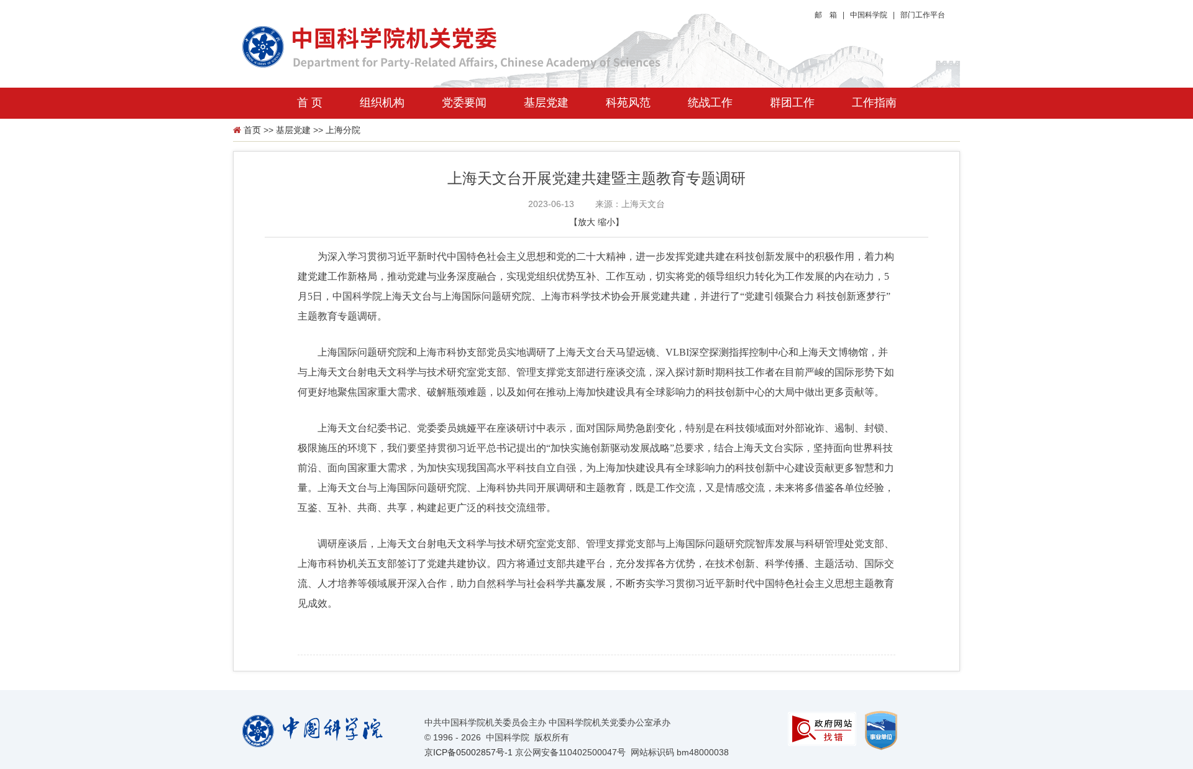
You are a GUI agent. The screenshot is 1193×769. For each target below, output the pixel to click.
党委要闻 (464, 102)
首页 (252, 130)
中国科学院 (868, 15)
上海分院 (343, 130)
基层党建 (546, 102)
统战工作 (710, 102)
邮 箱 (826, 15)
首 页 (309, 102)
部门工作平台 (922, 15)
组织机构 (382, 102)
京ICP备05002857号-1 (468, 752)
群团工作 (792, 102)
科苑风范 (628, 102)
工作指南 (874, 102)
